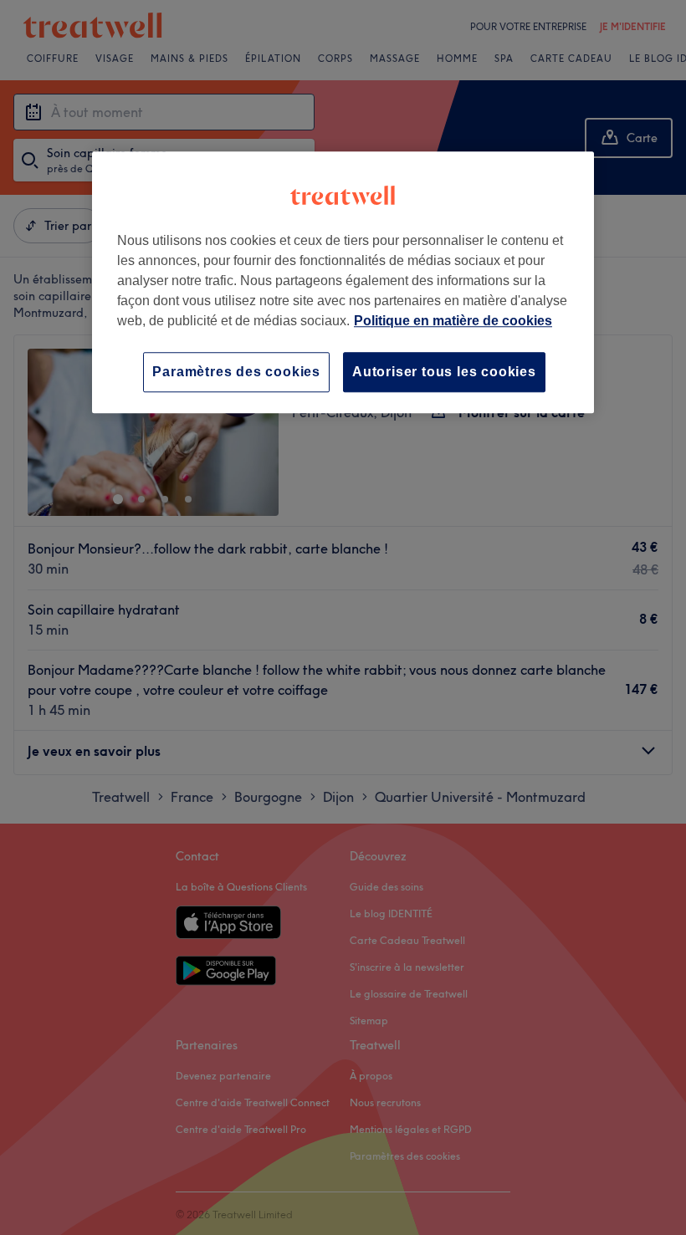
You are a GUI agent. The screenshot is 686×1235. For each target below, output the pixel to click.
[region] (343, 282)
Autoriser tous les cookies (444, 372)
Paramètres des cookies (236, 372)
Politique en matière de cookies (453, 321)
